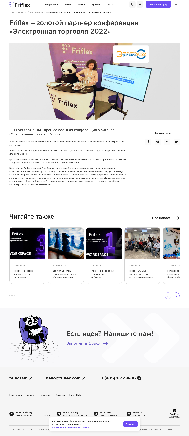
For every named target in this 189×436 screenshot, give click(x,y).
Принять (130, 424)
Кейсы (68, 4)
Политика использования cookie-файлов (143, 429)
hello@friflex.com (63, 378)
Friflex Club (75, 395)
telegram (18, 378)
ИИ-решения (52, 4)
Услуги (81, 4)
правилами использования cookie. (70, 427)
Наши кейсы (15, 395)
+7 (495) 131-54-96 (117, 378)
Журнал (95, 4)
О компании (45, 395)
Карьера (60, 395)
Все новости (162, 218)
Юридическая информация (47, 429)
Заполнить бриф (158, 4)
